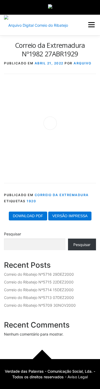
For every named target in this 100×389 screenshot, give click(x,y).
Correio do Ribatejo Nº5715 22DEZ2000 (39, 282)
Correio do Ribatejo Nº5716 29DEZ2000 (39, 274)
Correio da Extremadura (62, 195)
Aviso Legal (77, 377)
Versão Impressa (69, 216)
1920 (31, 201)
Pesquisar (12, 234)
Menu (91, 24)
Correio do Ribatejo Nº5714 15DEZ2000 (39, 289)
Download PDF (28, 216)
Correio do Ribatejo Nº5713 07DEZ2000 (39, 297)
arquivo (82, 63)
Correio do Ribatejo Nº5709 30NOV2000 (40, 305)
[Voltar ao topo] (42, 358)
